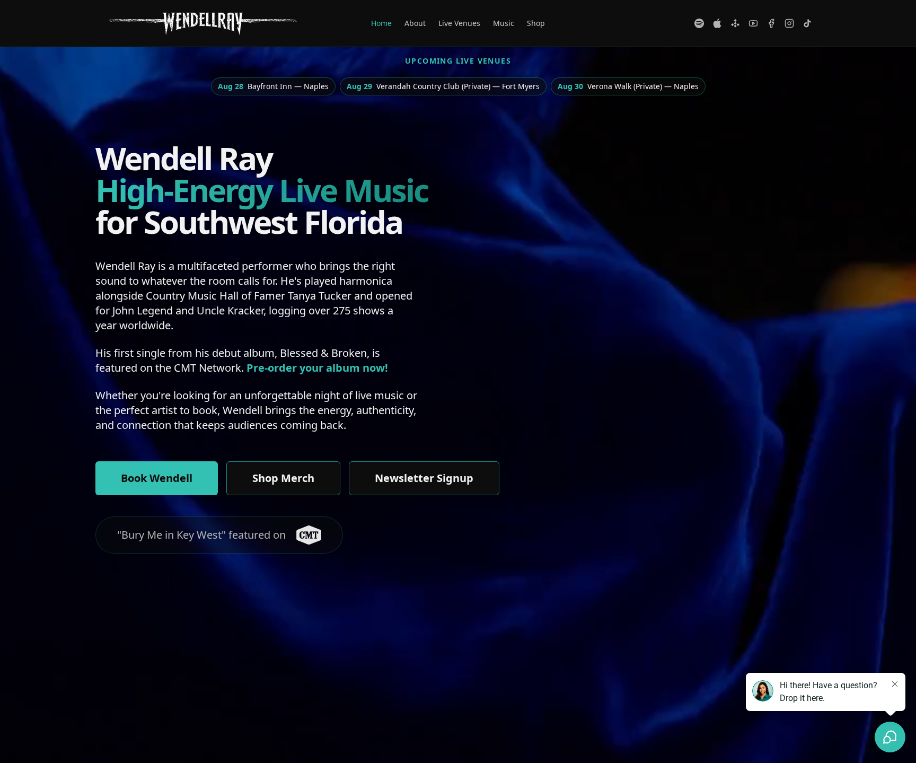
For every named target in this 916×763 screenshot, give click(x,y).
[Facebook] (771, 23)
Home (381, 23)
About (415, 23)
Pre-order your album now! (317, 368)
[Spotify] (699, 23)
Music (503, 23)
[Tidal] (735, 23)
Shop (536, 23)
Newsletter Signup (424, 478)
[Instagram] (789, 23)
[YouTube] (753, 23)
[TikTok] (807, 23)
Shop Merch (283, 478)
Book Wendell (156, 478)
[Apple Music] (717, 23)
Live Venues (459, 23)
